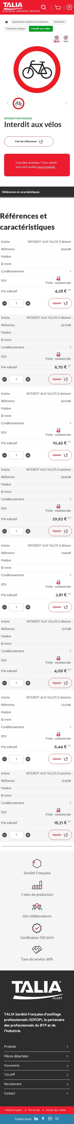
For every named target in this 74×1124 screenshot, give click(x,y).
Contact (9, 1093)
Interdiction (59, 22)
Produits (10, 1046)
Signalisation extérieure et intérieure (30, 22)
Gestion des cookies (56, 1110)
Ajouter (57, 303)
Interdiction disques (15, 29)
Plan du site (34, 1110)
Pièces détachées (16, 1056)
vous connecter (46, 167)
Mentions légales (14, 1110)
